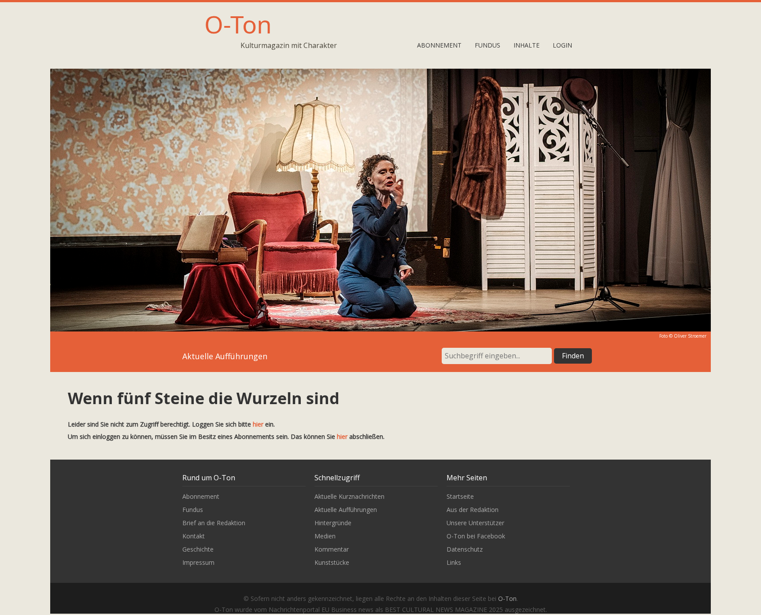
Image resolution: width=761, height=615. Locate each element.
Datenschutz (465, 549)
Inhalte (526, 45)
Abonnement (439, 45)
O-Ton (238, 24)
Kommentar (331, 549)
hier (258, 424)
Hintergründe (332, 523)
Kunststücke (331, 562)
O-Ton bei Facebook (476, 536)
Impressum (198, 562)
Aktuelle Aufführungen (345, 509)
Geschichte (198, 549)
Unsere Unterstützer (475, 523)
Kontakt (193, 536)
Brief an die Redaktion (213, 523)
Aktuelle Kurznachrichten (349, 496)
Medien (325, 536)
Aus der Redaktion (473, 509)
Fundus (487, 45)
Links (454, 562)
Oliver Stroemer (690, 336)
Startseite (460, 496)
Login (562, 45)
